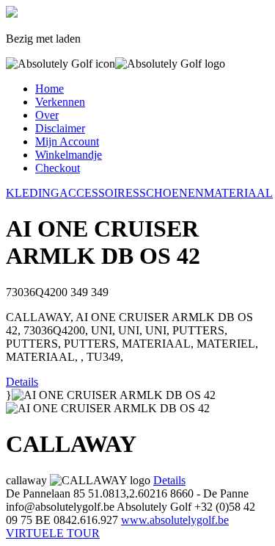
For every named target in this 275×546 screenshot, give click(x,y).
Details (22, 382)
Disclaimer (60, 128)
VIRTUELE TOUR (53, 533)
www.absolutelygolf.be (175, 520)
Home (49, 88)
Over (47, 115)
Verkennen (60, 102)
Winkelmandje (68, 154)
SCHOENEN (171, 193)
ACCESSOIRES (99, 193)
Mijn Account (67, 141)
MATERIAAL (238, 193)
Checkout (57, 168)
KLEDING (32, 193)
